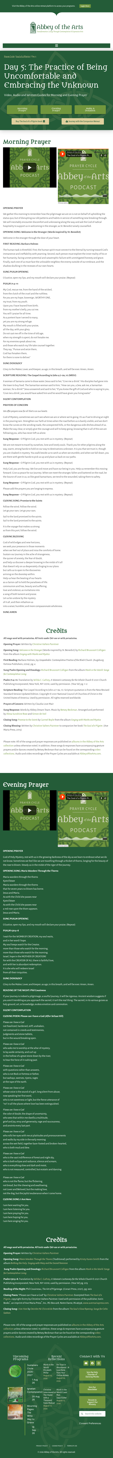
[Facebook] (92, 1363)
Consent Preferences (90, 1423)
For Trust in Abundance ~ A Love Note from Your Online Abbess (63, 1370)
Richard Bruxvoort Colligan (92, 650)
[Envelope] (86, 1363)
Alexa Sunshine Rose (16, 714)
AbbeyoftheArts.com (90, 753)
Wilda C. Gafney (41, 680)
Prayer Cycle (9, 56)
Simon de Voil (39, 714)
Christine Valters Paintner (45, 644)
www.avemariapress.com (96, 1303)
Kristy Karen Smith (89, 1259)
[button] (56, 45)
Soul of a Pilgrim (23, 56)
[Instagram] (98, 1363)
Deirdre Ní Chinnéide (42, 1309)
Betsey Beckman (68, 710)
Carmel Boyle (47, 719)
